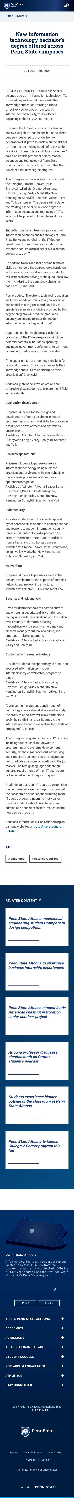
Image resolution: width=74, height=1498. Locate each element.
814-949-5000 (40, 1410)
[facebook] (19, 1289)
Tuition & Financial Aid (24, 1347)
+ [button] (62, 1319)
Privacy (13, 1452)
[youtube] (37, 1289)
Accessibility (54, 1452)
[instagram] (28, 1289)
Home (9, 15)
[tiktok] (54, 1289)
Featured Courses (45, 858)
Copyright (31, 1459)
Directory (46, 1459)
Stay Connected (19, 1385)
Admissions (15, 1337)
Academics (16, 858)
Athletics (14, 1375)
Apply (48, 1303)
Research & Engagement (26, 1366)
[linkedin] (46, 1289)
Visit (25, 1303)
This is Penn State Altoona (28, 1319)
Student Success (20, 1356)
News (20, 15)
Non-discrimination (33, 1452)
